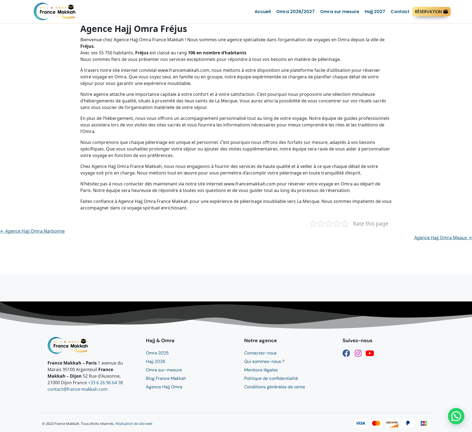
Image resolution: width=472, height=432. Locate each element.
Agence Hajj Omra (164, 387)
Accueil (263, 11)
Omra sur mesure (339, 11)
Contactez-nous (260, 353)
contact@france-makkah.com (78, 389)
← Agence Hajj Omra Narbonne (32, 231)
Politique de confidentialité (271, 378)
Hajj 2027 (375, 11)
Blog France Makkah (166, 378)
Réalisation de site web (134, 423)
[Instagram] (358, 353)
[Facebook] (346, 353)
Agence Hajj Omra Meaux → (443, 238)
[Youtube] (370, 353)
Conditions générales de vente (274, 387)
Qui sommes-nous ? (264, 361)
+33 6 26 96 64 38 (105, 383)
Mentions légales (261, 370)
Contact (400, 11)
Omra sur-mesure (164, 370)
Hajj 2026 (155, 361)
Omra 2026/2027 (295, 11)
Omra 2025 (157, 353)
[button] (456, 416)
